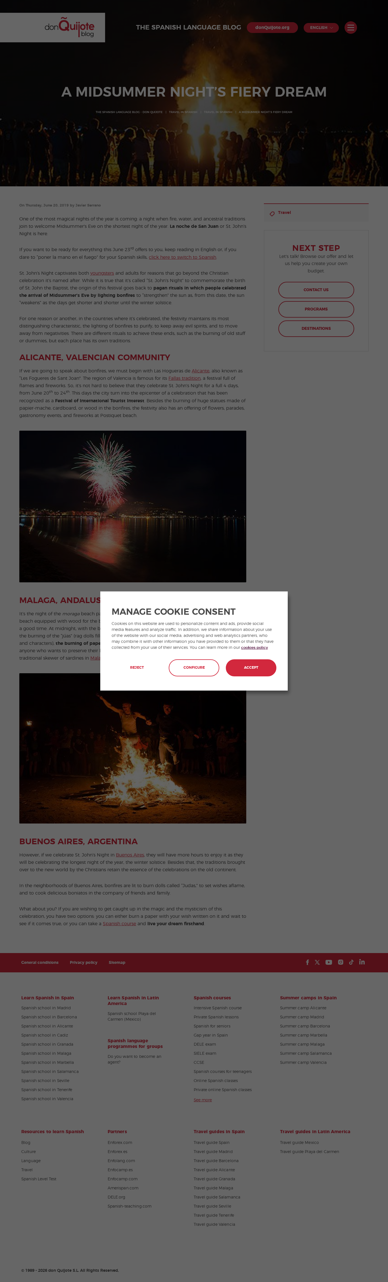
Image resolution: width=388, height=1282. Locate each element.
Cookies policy (254, 648)
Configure (194, 668)
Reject (137, 668)
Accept (251, 668)
